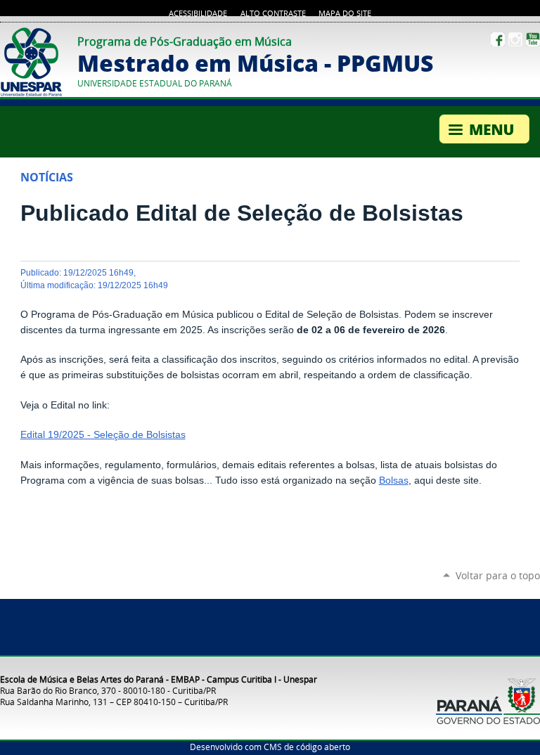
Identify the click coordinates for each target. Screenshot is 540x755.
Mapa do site (345, 13)
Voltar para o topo (498, 575)
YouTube (533, 39)
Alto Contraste (273, 13)
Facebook (498, 39)
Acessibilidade (198, 13)
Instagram (515, 39)
